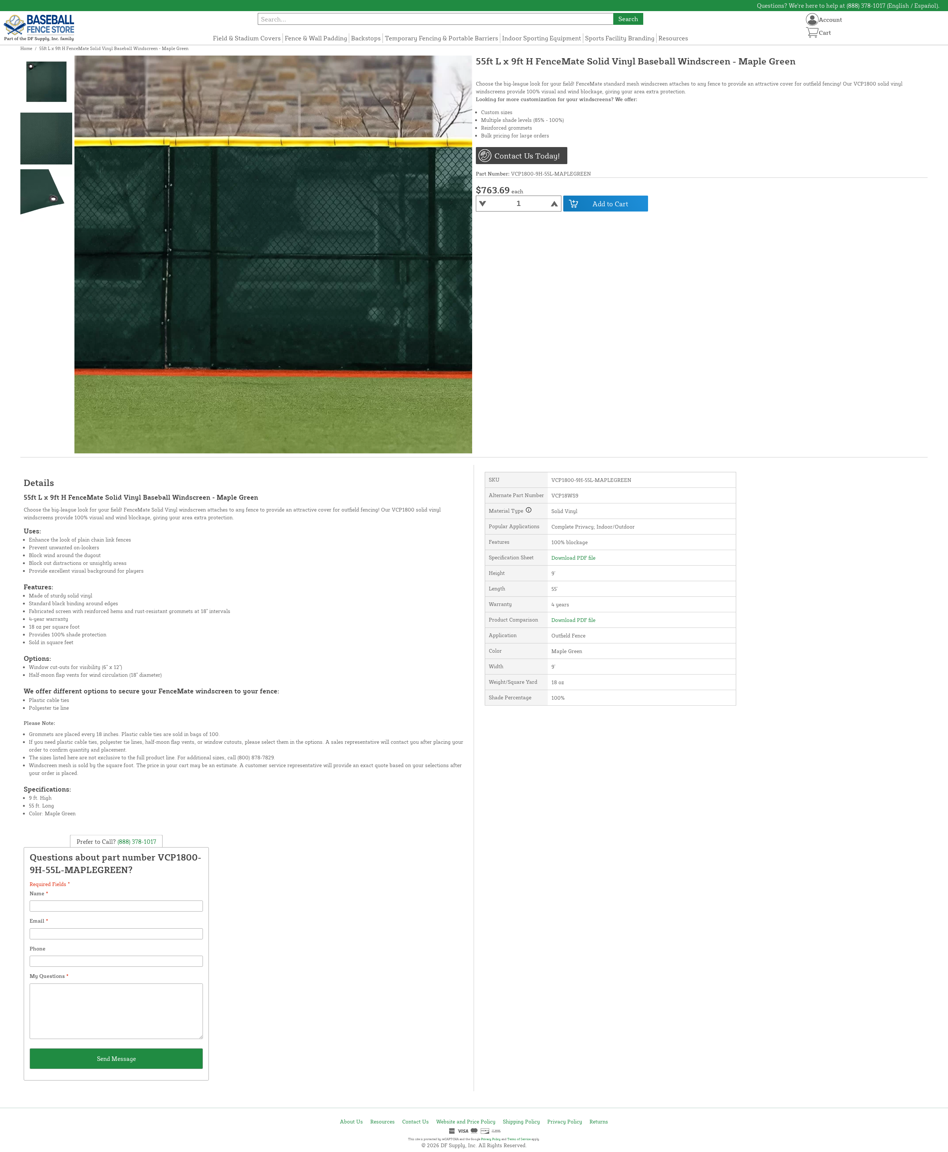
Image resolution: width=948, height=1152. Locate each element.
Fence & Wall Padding (316, 38)
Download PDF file (573, 558)
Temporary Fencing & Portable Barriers (441, 38)
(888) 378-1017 (136, 841)
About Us (351, 1121)
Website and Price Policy (465, 1121)
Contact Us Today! (527, 155)
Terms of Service (519, 1139)
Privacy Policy (564, 1121)
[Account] (812, 19)
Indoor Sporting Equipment (541, 38)
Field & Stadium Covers (247, 38)
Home (26, 48)
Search (628, 19)
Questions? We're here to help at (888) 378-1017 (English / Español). (848, 5)
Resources (673, 38)
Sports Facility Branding (619, 38)
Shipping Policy (521, 1121)
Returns (599, 1121)
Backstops (366, 38)
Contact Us (415, 1121)
